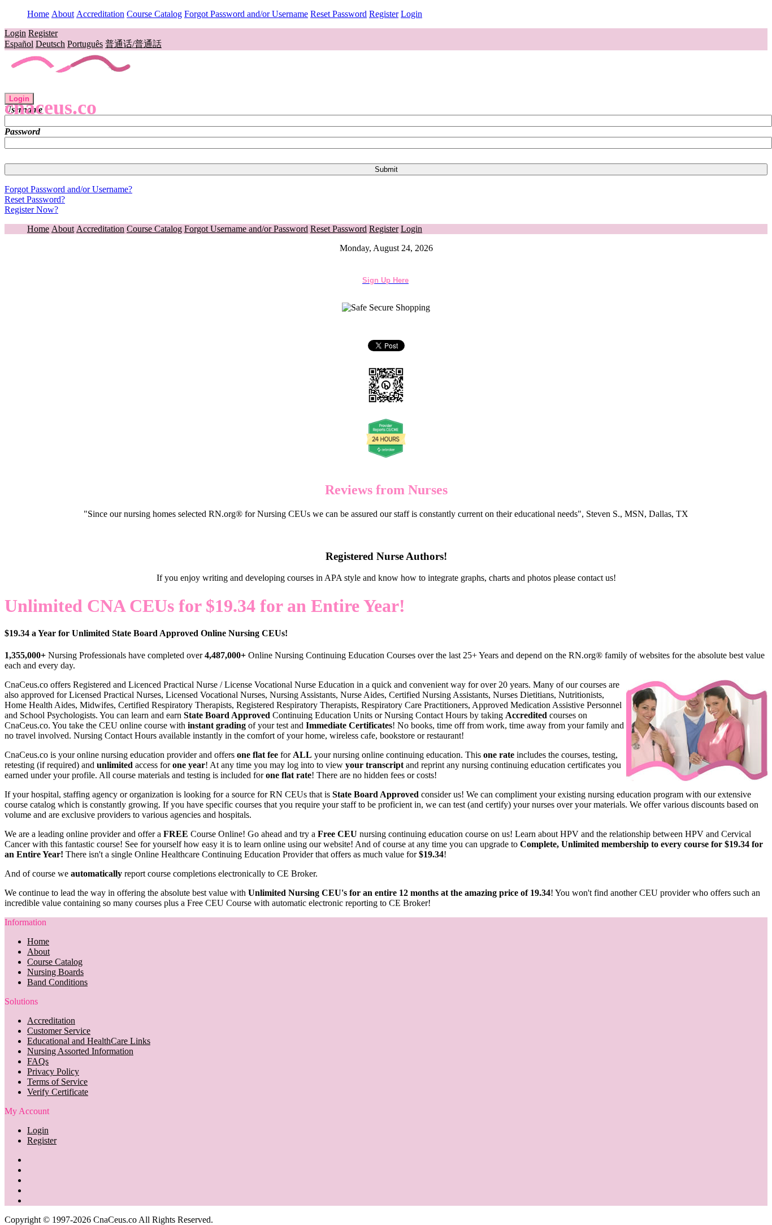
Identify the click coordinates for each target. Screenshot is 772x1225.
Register (383, 14)
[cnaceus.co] (71, 87)
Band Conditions (57, 982)
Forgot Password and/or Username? (68, 189)
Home (38, 14)
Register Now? (31, 209)
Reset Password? (35, 199)
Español (19, 44)
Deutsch (50, 44)
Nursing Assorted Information (80, 1051)
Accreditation (100, 14)
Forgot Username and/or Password (246, 229)
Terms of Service (57, 1081)
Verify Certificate (57, 1092)
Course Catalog (154, 14)
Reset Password (338, 14)
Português (85, 44)
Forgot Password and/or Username (246, 14)
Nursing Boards (55, 972)
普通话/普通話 (133, 44)
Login (411, 14)
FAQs (38, 1061)
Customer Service (58, 1031)
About (62, 14)
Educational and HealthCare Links (88, 1041)
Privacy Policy (53, 1071)
